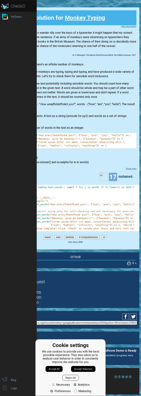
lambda (70, 237)
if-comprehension (88, 237)
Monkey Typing (85, 17)
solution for (61, 17)
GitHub (75, 257)
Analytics (84, 384)
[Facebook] (126, 316)
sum (58, 237)
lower (48, 237)
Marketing (84, 391)
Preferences (63, 391)
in (104, 237)
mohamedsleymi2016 (126, 176)
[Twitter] (133, 316)
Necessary (63, 384)
